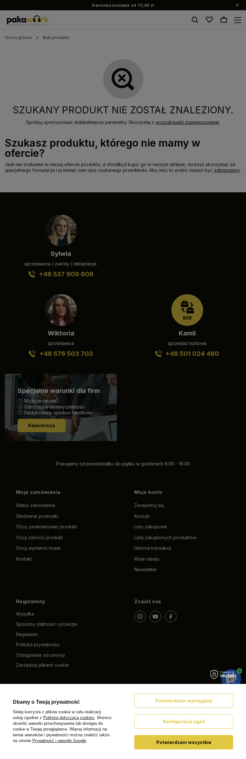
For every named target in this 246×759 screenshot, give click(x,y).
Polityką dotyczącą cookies (68, 717)
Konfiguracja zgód (184, 721)
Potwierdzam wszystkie (183, 742)
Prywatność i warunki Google (59, 740)
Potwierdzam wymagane (183, 700)
